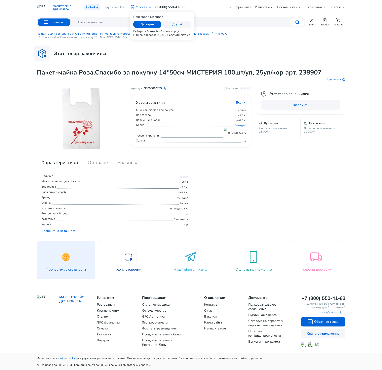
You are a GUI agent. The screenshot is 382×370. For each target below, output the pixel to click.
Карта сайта (213, 322)
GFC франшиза (239, 7)
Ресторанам (106, 304)
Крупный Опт (114, 7)
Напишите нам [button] (215, 328)
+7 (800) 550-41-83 (169, 7)
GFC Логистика (153, 316)
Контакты (337, 7)
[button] (311, 22)
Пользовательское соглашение (262, 306)
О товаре (98, 162)
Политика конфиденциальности (264, 333)
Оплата (102, 328)
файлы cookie (67, 358)
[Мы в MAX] (303, 344)
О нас (208, 310)
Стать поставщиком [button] (157, 304)
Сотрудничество (154, 310)
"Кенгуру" (240, 125)
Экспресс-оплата (155, 322)
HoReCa (92, 7)
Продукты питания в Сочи (161, 334)
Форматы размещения (159, 328)
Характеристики (59, 162)
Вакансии (211, 316)
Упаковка (128, 162)
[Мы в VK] (317, 344)
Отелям (102, 316)
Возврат (103, 340)
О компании (314, 7)
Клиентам (262, 7)
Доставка (104, 334)
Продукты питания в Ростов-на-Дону (157, 342)
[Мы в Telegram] (310, 344)
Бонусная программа (264, 341)
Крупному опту (108, 310)
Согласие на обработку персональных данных (265, 323)
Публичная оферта (262, 315)
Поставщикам (287, 7)
